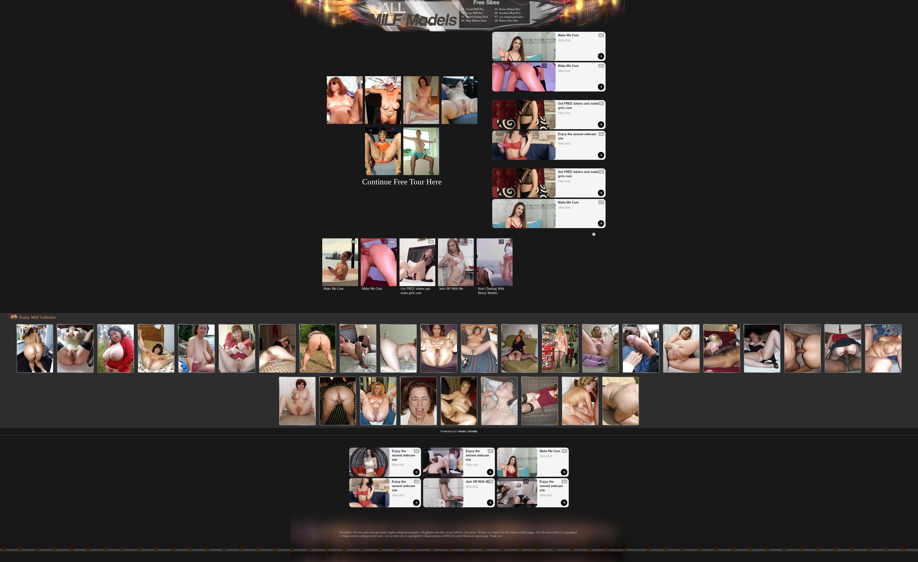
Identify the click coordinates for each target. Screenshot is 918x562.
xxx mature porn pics (511, 16)
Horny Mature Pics (509, 9)
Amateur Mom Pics (509, 12)
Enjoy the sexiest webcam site (577, 136)
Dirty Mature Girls (476, 20)
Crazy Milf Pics (474, 12)
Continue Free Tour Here (402, 181)
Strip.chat (564, 40)
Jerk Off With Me (451, 288)
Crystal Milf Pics (475, 9)
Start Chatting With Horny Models (491, 291)
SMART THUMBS (468, 431)
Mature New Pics (508, 20)
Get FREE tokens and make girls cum (578, 106)
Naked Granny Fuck (477, 16)
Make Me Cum (568, 35)
